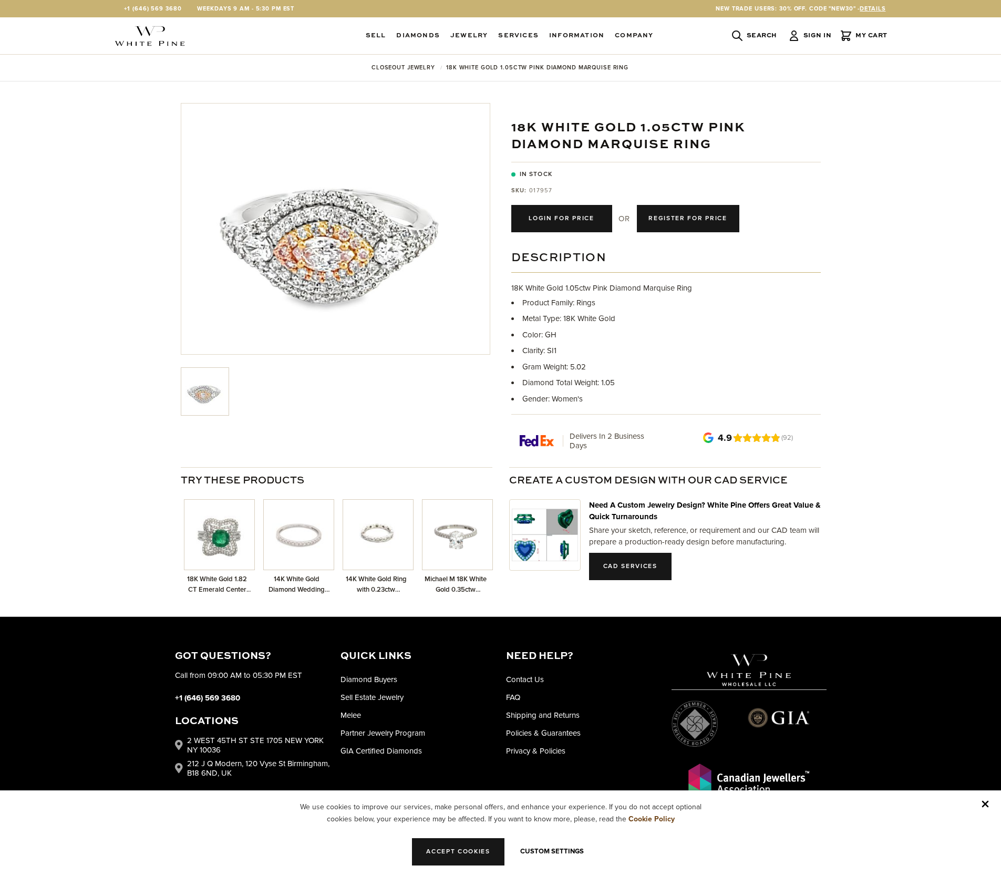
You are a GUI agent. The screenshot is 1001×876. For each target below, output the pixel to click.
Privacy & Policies (535, 751)
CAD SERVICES (630, 566)
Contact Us (525, 679)
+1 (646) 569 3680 (153, 8)
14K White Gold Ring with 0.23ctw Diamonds (376, 585)
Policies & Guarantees (543, 733)
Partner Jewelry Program (382, 733)
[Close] (985, 804)
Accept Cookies (458, 852)
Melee (350, 715)
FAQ (513, 697)
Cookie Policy (651, 819)
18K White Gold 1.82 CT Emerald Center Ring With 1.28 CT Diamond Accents (217, 585)
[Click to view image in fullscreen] (335, 229)
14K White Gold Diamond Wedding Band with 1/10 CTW (296, 585)
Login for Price (561, 218)
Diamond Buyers (368, 679)
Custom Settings (552, 851)
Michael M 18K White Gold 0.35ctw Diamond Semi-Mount (455, 585)
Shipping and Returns (543, 715)
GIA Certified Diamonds (381, 751)
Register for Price (687, 218)
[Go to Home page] (149, 36)
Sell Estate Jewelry (372, 697)
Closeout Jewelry (403, 67)
